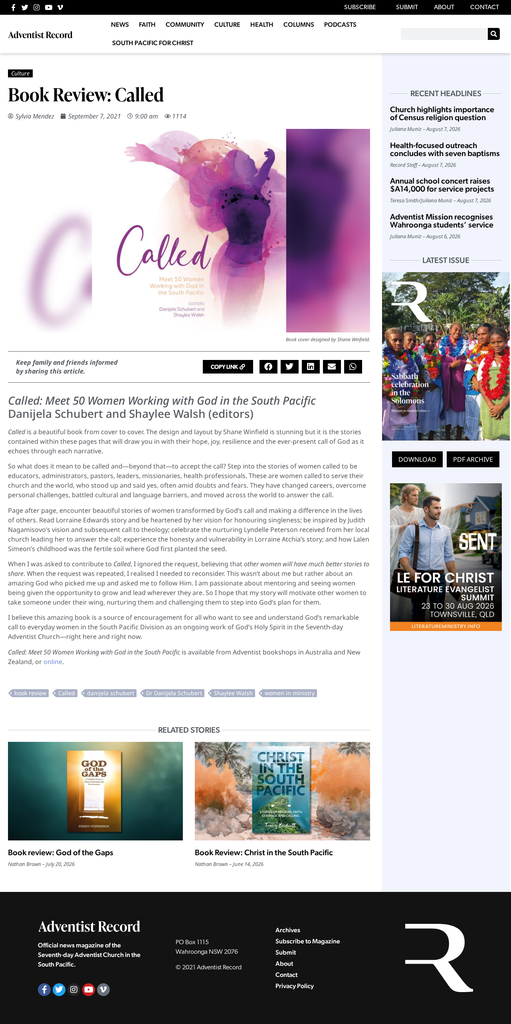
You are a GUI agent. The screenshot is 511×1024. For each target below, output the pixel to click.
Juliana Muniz (406, 128)
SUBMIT (407, 7)
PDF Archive (473, 459)
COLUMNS (298, 24)
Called (66, 693)
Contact (286, 975)
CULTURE (227, 24)
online (53, 661)
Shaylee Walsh (233, 693)
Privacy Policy (294, 986)
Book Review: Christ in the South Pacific (264, 852)
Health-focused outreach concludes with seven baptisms (445, 149)
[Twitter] (25, 7)
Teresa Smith (404, 200)
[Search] (494, 34)
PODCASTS (340, 24)
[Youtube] (48, 7)
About (284, 963)
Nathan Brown (24, 864)
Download (417, 459)
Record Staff (403, 164)
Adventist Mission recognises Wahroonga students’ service (441, 220)
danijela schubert (110, 693)
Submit (285, 952)
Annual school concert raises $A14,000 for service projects (442, 185)
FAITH (147, 24)
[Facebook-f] (13, 7)
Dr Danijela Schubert (174, 693)
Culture (20, 73)
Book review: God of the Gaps (60, 852)
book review (30, 693)
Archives (287, 930)
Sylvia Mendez (35, 116)
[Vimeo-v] (60, 7)
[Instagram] (36, 7)
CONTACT (484, 7)
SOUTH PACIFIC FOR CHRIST (152, 43)
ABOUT (444, 7)
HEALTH (261, 24)
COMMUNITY (185, 24)
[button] (228, 367)
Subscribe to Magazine (307, 941)
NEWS (120, 24)
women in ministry (290, 693)
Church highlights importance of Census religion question (442, 113)
